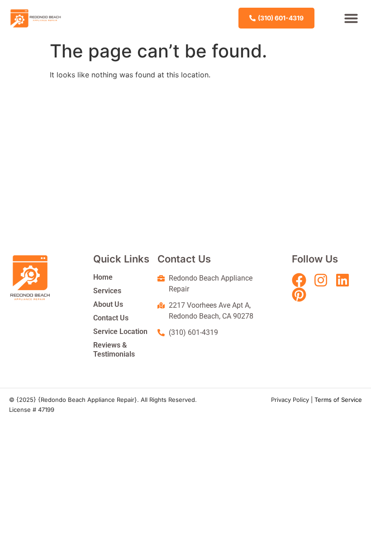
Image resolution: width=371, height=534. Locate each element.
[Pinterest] (299, 294)
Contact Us (110, 318)
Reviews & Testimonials (114, 349)
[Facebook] (299, 280)
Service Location (120, 331)
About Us (108, 304)
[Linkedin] (342, 280)
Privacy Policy (290, 399)
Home (103, 277)
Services (107, 290)
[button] (351, 18)
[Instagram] (321, 280)
